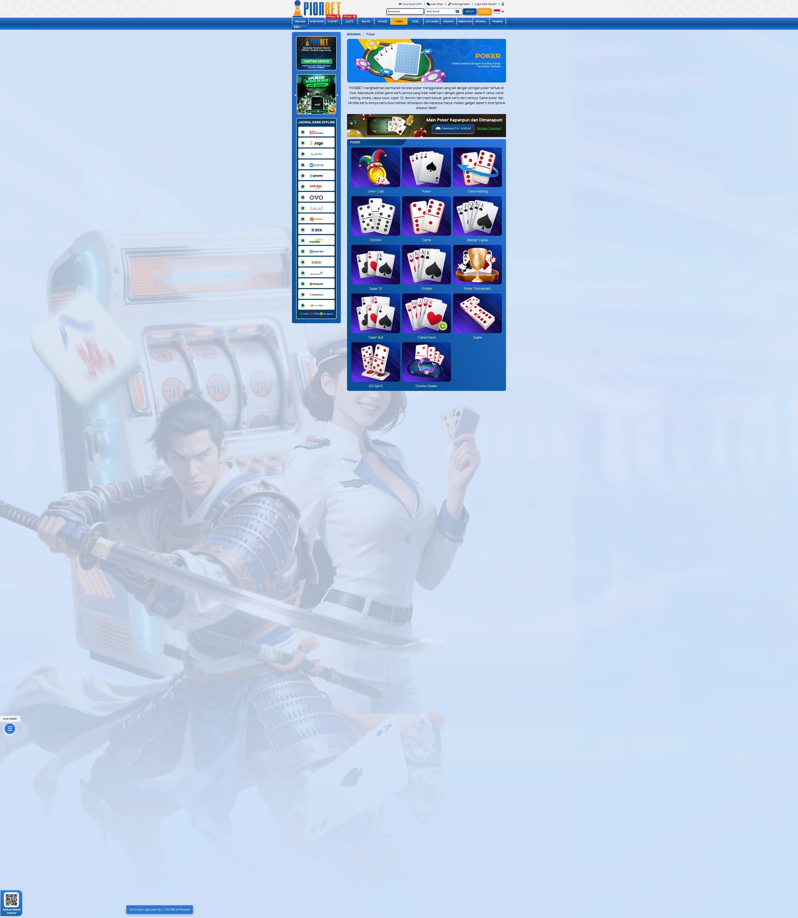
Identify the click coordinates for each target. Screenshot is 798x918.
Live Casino (432, 21)
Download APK (412, 4)
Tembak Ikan (464, 21)
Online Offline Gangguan (317, 313)
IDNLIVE (366, 21)
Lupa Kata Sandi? (486, 4)
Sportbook (317, 21)
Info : (297, 27)
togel (415, 21)
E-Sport (333, 21)
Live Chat (436, 4)
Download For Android (456, 128)
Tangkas (448, 21)
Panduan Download (489, 128)
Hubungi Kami (460, 4)
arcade (382, 21)
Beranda (300, 21)
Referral (481, 21)
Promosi (497, 21)
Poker (399, 21)
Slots (349, 21)
